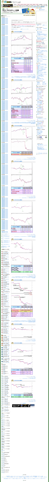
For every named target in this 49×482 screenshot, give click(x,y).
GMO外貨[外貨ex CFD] (40, 78)
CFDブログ (24, 6)
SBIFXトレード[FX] (40, 68)
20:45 (31, 310)
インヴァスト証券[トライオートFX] (42, 51)
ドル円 (18, 4)
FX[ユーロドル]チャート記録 (19, 11)
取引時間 (38, 82)
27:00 (31, 154)
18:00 (31, 229)
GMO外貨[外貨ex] (39, 70)
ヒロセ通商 (38, 133)
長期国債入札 (33, 123)
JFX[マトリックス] (40, 58)
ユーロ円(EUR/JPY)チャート (6, 240)
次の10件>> (24, 403)
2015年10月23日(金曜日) (18, 239)
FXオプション (35, 5)
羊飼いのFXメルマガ (40, 37)
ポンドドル (24, 4)
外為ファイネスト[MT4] (40, 120)
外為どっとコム (39, 52)
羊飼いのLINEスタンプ (40, 146)
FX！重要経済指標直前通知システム (42, 34)
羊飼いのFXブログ (43, 6)
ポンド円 (31, 4)
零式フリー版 (39, 28)
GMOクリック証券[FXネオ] (41, 69)
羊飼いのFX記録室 (39, 32)
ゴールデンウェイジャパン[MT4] (41, 118)
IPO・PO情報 (27, 6)
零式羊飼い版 (45, 28)
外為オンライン (39, 71)
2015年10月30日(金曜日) (18, 31)
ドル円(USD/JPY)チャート (5, 235)
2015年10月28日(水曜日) (18, 125)
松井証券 (38, 77)
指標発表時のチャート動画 (6, 246)
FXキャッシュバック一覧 (40, 79)
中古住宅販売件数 (33, 320)
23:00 (31, 117)
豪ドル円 (34, 4)
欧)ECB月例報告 (22, 321)
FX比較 (20, 6)
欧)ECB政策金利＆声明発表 (17, 321)
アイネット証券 (39, 97)
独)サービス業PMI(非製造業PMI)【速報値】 (28, 277)
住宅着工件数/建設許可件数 (32, 378)
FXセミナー (17, 6)
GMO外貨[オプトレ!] (40, 128)
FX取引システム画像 (45, 5)
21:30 (31, 112)
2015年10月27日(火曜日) (18, 161)
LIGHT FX (38, 93)
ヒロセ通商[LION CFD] (40, 75)
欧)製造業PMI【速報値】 (20, 277)
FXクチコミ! (38, 478)
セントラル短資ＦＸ (40, 103)
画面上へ (34, 120)
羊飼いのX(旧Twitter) (40, 144)
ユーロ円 (27, 4)
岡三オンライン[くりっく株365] (41, 72)
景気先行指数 (12, 321)
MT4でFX (29, 5)
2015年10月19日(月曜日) (18, 380)
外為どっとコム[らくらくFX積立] (42, 67)
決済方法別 (32, 5)
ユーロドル (21, 4)
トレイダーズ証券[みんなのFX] (42, 50)
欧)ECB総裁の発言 (26, 321)
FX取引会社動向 (14, 6)
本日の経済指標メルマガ (40, 148)
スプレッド (14, 5)
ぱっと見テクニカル (31, 6)
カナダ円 (37, 4)
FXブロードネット (40, 73)
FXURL (32, 120)
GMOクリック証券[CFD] (40, 76)
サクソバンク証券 (19, 26)
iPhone (43, 82)
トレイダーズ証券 (26, 25)
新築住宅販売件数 (33, 236)
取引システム (44, 84)
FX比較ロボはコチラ (39, 87)
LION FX (38, 94)
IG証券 (30, 25)
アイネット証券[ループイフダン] (42, 74)
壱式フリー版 (39, 29)
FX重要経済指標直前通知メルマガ (42, 149)
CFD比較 (22, 6)
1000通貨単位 (26, 5)
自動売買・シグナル (39, 5)
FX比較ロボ (34, 6)
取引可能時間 (19, 5)
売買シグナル (39, 84)
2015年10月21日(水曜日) (18, 324)
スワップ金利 (16, 5)
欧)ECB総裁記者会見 (31, 321)
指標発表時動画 (41, 4)
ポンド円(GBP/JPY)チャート (6, 241)
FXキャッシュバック (38, 6)
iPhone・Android (23, 5)
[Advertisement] (36, 2)
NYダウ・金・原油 (45, 4)
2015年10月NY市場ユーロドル (17, 76)
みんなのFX (38, 96)
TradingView (23, 26)
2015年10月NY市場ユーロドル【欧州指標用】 (26, 76)
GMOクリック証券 (21, 25)
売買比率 (42, 5)
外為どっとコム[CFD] (40, 66)
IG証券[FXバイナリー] (40, 127)
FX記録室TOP (15, 4)
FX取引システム (4, 247)
